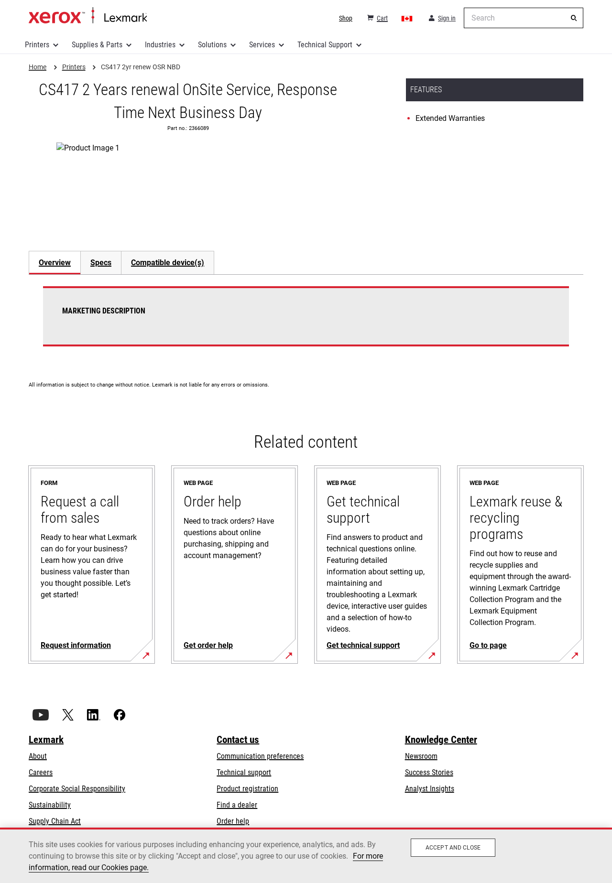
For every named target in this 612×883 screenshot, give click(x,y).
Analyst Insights (429, 788)
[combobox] (523, 18)
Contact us (238, 739)
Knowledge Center (441, 739)
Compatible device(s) (167, 262)
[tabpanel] (306, 322)
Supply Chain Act (55, 821)
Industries (160, 44)
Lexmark (46, 739)
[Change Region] (407, 18)
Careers (41, 772)
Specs (100, 262)
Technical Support (324, 44)
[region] (306, 855)
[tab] (54, 262)
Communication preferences (260, 756)
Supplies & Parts (97, 44)
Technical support (244, 772)
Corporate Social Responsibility (77, 788)
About (38, 756)
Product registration (247, 788)
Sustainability (50, 804)
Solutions (212, 44)
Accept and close (453, 847)
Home (88, 16)
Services (262, 44)
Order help (233, 821)
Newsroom (421, 756)
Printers (37, 44)
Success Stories (429, 772)
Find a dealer (237, 804)
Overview (55, 262)
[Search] (573, 18)
